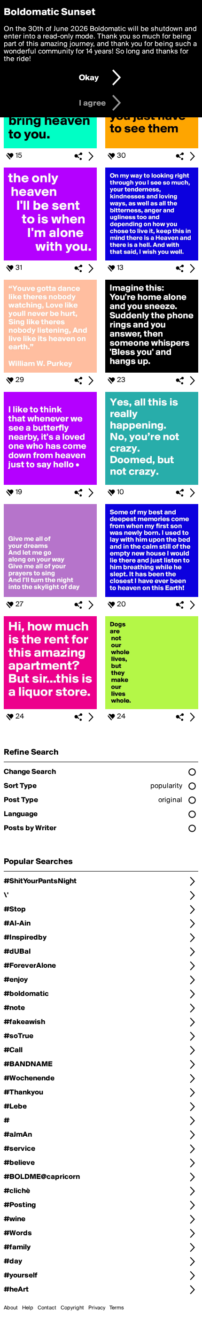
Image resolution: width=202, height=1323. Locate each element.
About (11, 1308)
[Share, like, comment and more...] (50, 146)
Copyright (72, 1308)
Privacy (96, 1308)
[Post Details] (91, 156)
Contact (47, 1308)
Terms (116, 1308)
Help (27, 1308)
